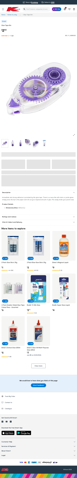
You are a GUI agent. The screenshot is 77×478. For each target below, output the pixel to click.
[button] (3, 9)
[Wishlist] (69, 9)
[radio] (4, 143)
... (20, 14)
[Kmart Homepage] (13, 9)
